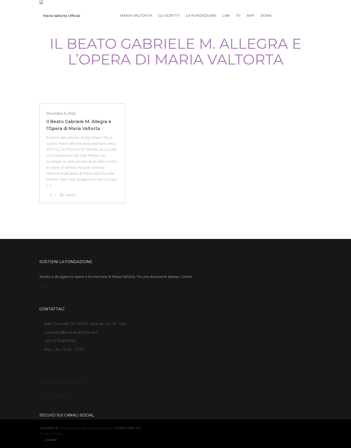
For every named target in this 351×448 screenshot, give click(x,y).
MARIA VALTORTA (136, 15)
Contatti (51, 440)
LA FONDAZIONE (201, 15)
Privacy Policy (51, 434)
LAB (225, 15)
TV (238, 15)
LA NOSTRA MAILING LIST (65, 383)
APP (250, 15)
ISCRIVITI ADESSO (55, 396)
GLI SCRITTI (169, 15)
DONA (266, 15)
